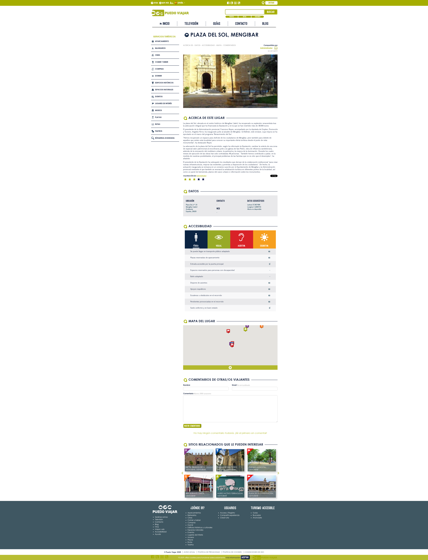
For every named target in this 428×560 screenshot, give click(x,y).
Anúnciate (257, 518)
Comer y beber (161, 62)
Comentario (188, 393)
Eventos (159, 96)
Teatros (158, 131)
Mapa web (165, 3)
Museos (158, 110)
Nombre (186, 385)
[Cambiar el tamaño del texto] (172, 3)
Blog (265, 23)
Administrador (266, 48)
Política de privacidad (209, 552)
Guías (216, 23)
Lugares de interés (163, 103)
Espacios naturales (164, 89)
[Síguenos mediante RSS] (239, 3)
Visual (219, 245)
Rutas (244, 17)
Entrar (271, 2)
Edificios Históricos (164, 83)
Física (196, 245)
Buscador (257, 515)
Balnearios (160, 48)
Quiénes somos (161, 517)
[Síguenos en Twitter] (231, 3)
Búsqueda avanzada (165, 138)
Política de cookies (232, 552)
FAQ (157, 527)
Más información (233, 557)
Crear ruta (224, 518)
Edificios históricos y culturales (200, 527)
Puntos (231, 17)
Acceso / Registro (227, 513)
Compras (159, 69)
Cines (157, 55)
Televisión (191, 23)
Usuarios (257, 17)
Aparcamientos (194, 513)
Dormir (158, 76)
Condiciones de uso (254, 552)
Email (234, 385)
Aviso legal (189, 552)
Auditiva (241, 245)
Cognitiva (264, 245)
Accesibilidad (161, 532)
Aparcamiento (162, 41)
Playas (158, 117)
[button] (232, 345)
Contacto (241, 23)
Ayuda (156, 3)
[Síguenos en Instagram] (235, 3)
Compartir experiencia (229, 515)
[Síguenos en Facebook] (228, 3)
